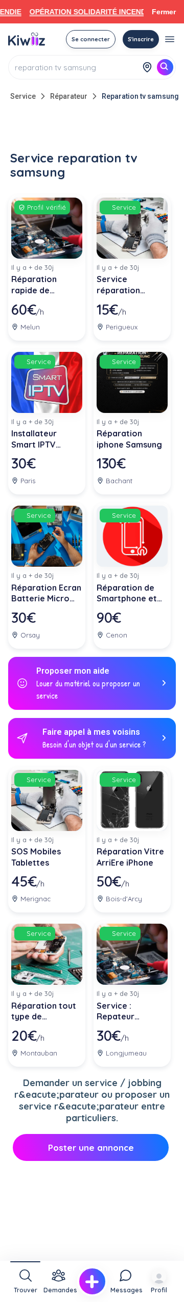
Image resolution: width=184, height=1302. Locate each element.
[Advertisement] (92, 128)
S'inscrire (141, 39)
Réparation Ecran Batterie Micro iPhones (46, 593)
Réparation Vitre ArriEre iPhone (130, 857)
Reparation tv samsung (140, 96)
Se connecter (91, 39)
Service (23, 96)
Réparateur (68, 96)
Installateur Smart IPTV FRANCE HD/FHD (44, 439)
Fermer (164, 12)
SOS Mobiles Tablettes (36, 857)
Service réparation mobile (118, 285)
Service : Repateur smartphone (121, 1011)
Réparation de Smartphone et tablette (127, 593)
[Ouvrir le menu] (170, 39)
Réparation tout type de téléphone (43, 1011)
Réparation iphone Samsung (129, 439)
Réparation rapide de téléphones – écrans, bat (37, 285)
